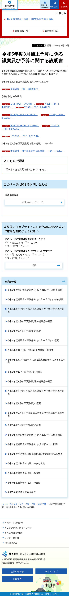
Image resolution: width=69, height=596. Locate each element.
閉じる (62, 13)
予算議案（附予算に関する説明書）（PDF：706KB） (37, 151)
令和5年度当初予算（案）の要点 (24, 482)
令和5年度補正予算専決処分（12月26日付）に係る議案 (35, 299)
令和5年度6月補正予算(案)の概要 (24, 425)
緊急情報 (64, 7)
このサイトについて (13, 523)
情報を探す (54, 7)
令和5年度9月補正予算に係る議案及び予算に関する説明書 (36, 392)
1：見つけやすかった (19, 254)
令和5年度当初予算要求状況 (22, 492)
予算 (33, 504)
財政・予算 (24, 504)
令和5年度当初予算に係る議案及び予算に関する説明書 (35, 454)
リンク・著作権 (11, 538)
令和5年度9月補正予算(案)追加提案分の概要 (30, 381)
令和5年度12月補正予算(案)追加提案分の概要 (30, 350)
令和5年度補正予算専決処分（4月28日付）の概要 (33, 444)
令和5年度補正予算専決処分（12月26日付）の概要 (33, 340)
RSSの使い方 (10, 543)
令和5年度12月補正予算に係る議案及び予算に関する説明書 (36, 361)
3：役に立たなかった (19, 246)
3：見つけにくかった (19, 258)
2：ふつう (33, 242)
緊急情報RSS (51, 31)
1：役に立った (15, 242)
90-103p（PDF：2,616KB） (24, 125)
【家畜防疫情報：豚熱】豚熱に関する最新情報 (29, 19)
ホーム (5, 504)
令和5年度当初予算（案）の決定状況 (26, 463)
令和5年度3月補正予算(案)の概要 (24, 331)
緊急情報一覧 (22, 31)
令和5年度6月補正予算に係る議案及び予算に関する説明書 (36, 414)
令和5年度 (11, 281)
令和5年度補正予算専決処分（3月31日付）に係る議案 (35, 290)
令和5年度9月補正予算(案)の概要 (24, 403)
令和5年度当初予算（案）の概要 (24, 473)
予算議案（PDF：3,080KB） (24, 89)
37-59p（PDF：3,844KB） (37, 107)
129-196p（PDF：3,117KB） (25, 136)
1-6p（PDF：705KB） (21, 103)
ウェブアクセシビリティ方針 (18, 528)
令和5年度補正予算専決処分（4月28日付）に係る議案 (35, 434)
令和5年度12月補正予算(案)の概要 (25, 372)
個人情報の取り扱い (13, 533)
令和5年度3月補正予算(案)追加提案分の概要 (30, 321)
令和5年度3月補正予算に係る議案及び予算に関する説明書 (36, 310)
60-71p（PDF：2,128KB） (24, 114)
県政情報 (13, 504)
